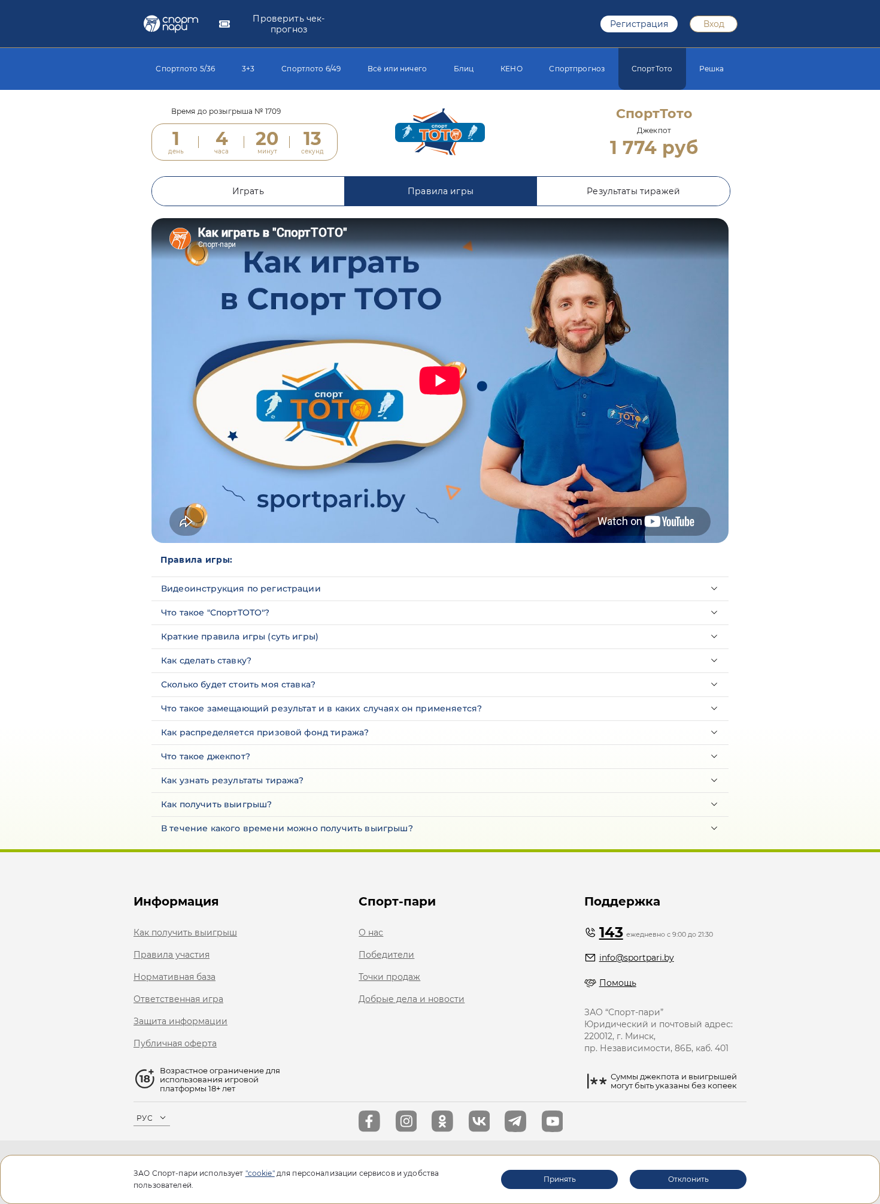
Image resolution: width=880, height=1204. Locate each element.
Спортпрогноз (577, 68)
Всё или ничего (397, 68)
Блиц (464, 68)
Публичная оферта (175, 1043)
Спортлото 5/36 (185, 68)
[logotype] (170, 24)
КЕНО (511, 68)
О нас (371, 932)
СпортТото (652, 68)
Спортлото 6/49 (311, 68)
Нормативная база (174, 976)
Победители (386, 954)
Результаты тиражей (633, 191)
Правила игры (441, 191)
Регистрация (639, 24)
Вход (713, 24)
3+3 (248, 68)
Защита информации (180, 1021)
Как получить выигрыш (185, 932)
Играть (248, 191)
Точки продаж (389, 976)
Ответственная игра (178, 999)
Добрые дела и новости (412, 999)
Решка (711, 68)
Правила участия (171, 954)
